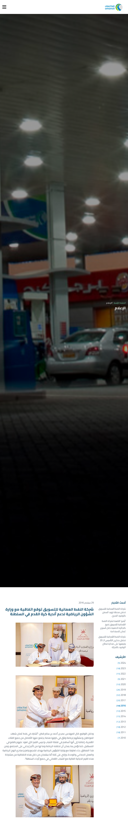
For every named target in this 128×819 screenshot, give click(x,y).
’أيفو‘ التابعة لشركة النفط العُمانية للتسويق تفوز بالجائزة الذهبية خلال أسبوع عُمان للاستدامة (113, 626)
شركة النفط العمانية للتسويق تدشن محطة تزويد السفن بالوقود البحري (112, 612)
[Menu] (4, 7)
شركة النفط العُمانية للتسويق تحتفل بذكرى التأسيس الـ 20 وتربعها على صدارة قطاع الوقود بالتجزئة (112, 642)
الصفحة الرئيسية (120, 303)
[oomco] (113, 7)
